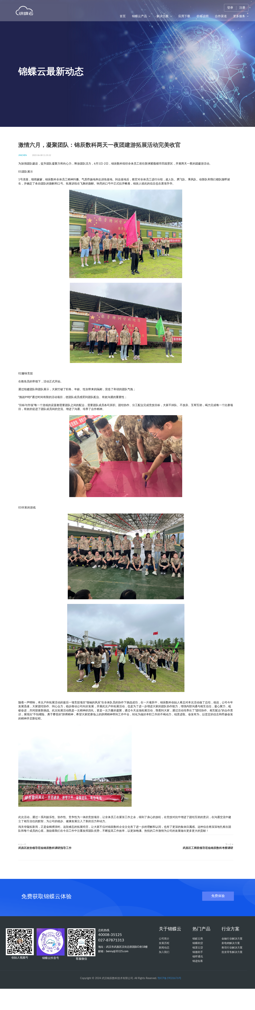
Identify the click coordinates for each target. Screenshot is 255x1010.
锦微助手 (197, 952)
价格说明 (203, 16)
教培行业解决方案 (232, 947)
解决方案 (163, 16)
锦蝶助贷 (197, 943)
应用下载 (184, 16)
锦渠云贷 (197, 947)
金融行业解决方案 (232, 938)
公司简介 (164, 938)
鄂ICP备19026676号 (169, 978)
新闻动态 (164, 947)
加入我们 (164, 952)
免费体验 (218, 896)
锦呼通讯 (197, 956)
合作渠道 (221, 16)
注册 (242, 7)
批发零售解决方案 (232, 952)
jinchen (22, 155)
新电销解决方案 (231, 943)
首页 (123, 16)
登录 (230, 7)
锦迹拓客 (197, 961)
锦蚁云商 (197, 938)
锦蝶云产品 (140, 16)
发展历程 (164, 943)
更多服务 (239, 16)
